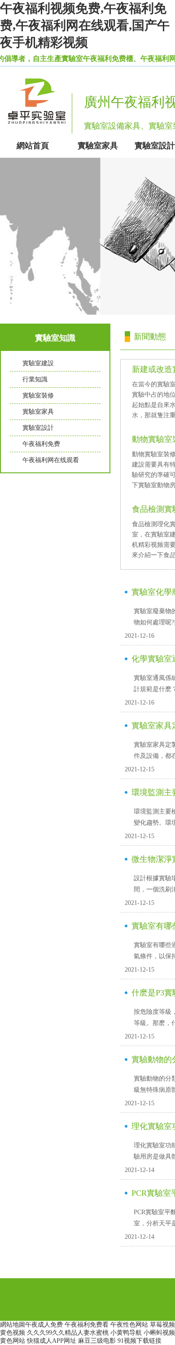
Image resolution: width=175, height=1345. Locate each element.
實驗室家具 (38, 411)
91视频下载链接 (140, 1340)
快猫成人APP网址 (51, 1340)
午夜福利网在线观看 (50, 460)
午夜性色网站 (129, 1324)
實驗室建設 (38, 363)
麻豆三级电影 (97, 1340)
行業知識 (35, 379)
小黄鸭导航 (126, 1332)
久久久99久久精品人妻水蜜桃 (68, 1332)
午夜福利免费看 (87, 1324)
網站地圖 (12, 1324)
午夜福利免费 (41, 444)
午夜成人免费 (44, 1324)
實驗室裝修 (38, 395)
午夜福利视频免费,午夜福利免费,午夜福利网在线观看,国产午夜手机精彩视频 (85, 25)
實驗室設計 (38, 427)
